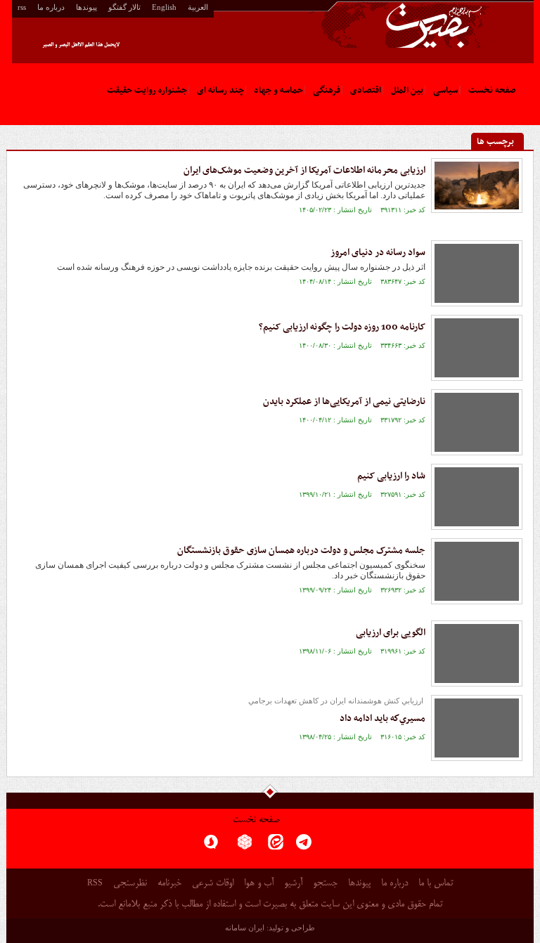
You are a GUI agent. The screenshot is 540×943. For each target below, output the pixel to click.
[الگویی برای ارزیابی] (476, 653)
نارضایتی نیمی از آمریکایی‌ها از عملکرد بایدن (344, 402)
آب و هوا (259, 884)
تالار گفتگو (124, 7)
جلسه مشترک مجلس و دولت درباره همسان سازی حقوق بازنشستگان (301, 550)
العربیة (198, 7)
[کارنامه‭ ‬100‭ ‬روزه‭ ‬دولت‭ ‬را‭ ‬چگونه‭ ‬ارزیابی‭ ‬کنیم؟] (476, 348)
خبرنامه (169, 884)
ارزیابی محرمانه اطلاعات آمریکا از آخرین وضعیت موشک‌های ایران (304, 170)
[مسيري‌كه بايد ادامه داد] (476, 728)
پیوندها (86, 7)
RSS (95, 882)
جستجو (325, 884)
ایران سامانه (244, 927)
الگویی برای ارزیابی (390, 633)
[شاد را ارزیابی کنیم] (476, 497)
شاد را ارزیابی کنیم (391, 476)
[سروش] (210, 846)
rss (22, 7)
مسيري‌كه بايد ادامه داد (382, 718)
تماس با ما (435, 884)
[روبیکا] (244, 846)
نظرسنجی (130, 884)
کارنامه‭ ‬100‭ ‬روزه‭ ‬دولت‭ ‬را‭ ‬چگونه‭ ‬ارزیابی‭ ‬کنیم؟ (342, 327)
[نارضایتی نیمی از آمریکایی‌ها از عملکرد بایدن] (476, 422)
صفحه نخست (256, 820)
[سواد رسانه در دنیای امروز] (476, 273)
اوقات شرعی (212, 884)
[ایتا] (275, 846)
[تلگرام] (303, 846)
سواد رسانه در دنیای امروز (377, 253)
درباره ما (51, 7)
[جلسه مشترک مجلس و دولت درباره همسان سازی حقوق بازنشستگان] (476, 571)
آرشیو (293, 884)
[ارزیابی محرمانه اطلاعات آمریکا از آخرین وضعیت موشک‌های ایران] (476, 185)
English (164, 7)
